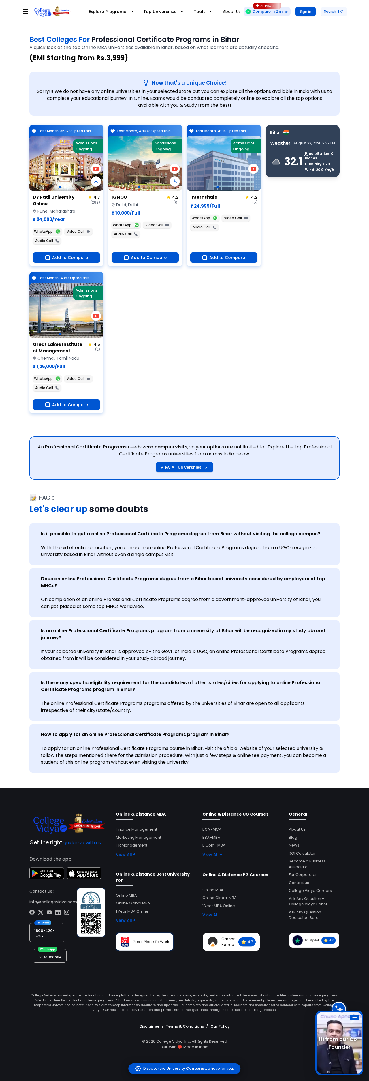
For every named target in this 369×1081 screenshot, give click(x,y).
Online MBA (126, 895)
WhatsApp (43, 231)
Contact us (299, 882)
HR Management (131, 845)
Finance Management (136, 829)
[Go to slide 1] (60, 187)
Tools (200, 11)
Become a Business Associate (307, 864)
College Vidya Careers (310, 890)
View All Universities (181, 467)
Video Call (75, 231)
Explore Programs (107, 11)
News (294, 845)
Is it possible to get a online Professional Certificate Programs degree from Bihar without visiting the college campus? (180, 533)
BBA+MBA (211, 837)
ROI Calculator (302, 853)
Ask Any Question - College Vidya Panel (308, 901)
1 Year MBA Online (132, 911)
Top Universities (159, 11)
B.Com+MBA (213, 845)
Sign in (305, 11)
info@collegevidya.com (53, 902)
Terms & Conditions (185, 1026)
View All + (126, 854)
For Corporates (303, 874)
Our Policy (220, 1026)
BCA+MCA (211, 829)
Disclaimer (149, 1026)
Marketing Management (138, 837)
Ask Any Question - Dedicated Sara (306, 915)
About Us (297, 829)
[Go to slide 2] (65, 187)
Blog (293, 837)
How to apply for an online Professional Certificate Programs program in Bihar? (135, 734)
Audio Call (44, 240)
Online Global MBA (133, 903)
